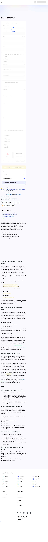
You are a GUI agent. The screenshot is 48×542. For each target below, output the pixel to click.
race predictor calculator (18, 345)
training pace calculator (21, 347)
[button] (14, 167)
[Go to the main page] (7, 2)
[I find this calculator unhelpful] (7, 202)
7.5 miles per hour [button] (22, 367)
